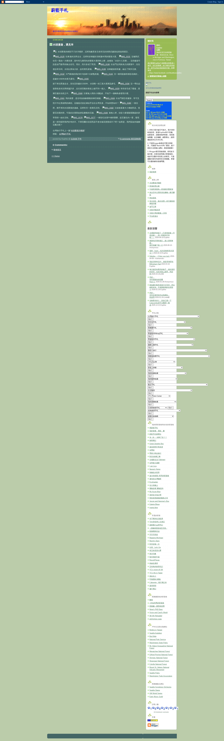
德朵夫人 (152, 576)
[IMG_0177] (90, 117)
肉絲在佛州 (153, 563)
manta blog (153, 508)
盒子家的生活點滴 (156, 519)
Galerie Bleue (154, 504)
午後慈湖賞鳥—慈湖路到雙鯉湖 (161, 189)
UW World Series (155, 693)
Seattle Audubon (155, 633)
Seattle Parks (154, 673)
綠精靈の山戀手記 (156, 525)
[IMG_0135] (100, 69)
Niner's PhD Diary (156, 609)
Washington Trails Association (160, 676)
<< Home (56, 156)
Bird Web (152, 636)
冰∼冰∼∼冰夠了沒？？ (158, 437)
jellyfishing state (155, 619)
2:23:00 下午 (76, 139)
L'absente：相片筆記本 (158, 582)
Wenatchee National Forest (159, 651)
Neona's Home (154, 469)
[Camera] (159, 119)
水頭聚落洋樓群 (78, 130)
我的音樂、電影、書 (157, 431)
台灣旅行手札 (65, 134)
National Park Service (157, 639)
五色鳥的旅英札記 (156, 567)
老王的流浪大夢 (155, 550)
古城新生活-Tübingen (157, 460)
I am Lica (152, 466)
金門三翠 (152, 207)
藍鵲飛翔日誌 (154, 531)
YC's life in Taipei (155, 573)
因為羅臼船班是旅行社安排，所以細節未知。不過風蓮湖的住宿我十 (162, 287)
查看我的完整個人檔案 (158, 76)
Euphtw (159, 48)
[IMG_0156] (124, 84)
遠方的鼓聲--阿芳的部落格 (159, 476)
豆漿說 (152, 450)
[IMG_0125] (59, 56)
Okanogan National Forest (159, 661)
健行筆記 (152, 589)
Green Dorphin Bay (156, 444)
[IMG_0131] (125, 56)
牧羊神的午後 (154, 557)
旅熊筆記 (152, 440)
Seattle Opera (154, 690)
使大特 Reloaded (155, 616)
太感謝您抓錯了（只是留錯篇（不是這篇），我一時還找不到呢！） (162, 235)
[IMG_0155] (83, 79)
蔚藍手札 (59, 10)
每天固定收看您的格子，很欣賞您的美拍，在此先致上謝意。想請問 (162, 272)
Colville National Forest (158, 664)
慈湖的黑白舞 (154, 186)
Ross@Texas (154, 560)
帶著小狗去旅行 (155, 453)
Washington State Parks (158, 643)
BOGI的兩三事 (154, 457)
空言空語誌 (153, 535)
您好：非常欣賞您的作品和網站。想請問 (159, 295)
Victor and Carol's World (158, 613)
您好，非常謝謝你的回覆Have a (156, 279)
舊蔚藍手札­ (153, 428)
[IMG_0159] (114, 88)
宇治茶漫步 (153, 216)
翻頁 (151, 600)
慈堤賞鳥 (152, 198)
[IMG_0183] (102, 113)
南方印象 (152, 554)
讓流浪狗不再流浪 (156, 447)
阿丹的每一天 (154, 544)
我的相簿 (152, 172)
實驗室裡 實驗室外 (156, 488)
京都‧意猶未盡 (154, 210)
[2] (55, 52)
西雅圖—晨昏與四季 (157, 606)
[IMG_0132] (59, 74)
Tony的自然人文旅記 (157, 522)
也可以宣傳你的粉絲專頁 (153, 88)
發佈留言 (57, 150)
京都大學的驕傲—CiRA (158, 213)
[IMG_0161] (59, 98)
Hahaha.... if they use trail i (159, 256)
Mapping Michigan (156, 538)
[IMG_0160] (77, 93)
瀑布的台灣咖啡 (155, 479)
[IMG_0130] (104, 64)
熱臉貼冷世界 (154, 472)
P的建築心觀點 (155, 579)
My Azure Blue (154, 492)
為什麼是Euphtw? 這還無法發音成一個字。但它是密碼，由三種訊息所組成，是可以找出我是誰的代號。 (161, 65)
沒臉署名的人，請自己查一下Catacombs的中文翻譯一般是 (160, 303)
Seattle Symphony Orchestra (160, 687)
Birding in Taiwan (155, 630)
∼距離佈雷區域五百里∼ (158, 528)
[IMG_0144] (107, 74)
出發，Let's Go (155, 547)
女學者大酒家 (154, 463)
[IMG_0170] (77, 117)
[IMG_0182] (108, 108)
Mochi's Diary (154, 541)
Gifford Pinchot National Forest (161, 655)
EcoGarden (153, 482)
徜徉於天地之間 (155, 495)
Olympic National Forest (158, 658)
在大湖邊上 (153, 485)
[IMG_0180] (125, 103)
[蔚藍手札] (147, 85)
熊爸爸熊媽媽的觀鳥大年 (158, 498)
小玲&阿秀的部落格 (156, 603)
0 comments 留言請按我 (130, 139)
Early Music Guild (156, 697)
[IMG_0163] (109, 98)
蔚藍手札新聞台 (155, 434)
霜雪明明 (152, 586)
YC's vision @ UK (156, 570)
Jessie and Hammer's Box (159, 501)
